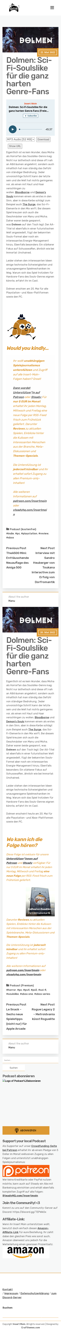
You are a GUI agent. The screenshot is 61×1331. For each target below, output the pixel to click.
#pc (17, 533)
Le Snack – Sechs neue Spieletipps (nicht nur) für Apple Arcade (16, 1019)
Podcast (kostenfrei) (23, 529)
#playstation (29, 533)
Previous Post (16, 548)
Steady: (36, 397)
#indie (10, 533)
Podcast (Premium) (22, 985)
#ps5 (34, 989)
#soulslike (12, 993)
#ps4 (26, 989)
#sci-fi (42, 989)
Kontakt (8, 1289)
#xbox (10, 537)
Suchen (8, 1307)
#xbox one (26, 993)
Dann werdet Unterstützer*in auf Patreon (26, 392)
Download (43, 139)
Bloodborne (22, 192)
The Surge (29, 204)
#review (43, 533)
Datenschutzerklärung (34, 1293)
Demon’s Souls (15, 721)
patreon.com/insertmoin (30, 501)
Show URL (15, 146)
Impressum (11, 1293)
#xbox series (42, 993)
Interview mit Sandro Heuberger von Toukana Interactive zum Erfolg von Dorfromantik (43, 567)
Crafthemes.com (30, 1327)
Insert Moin (19, 1324)
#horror (11, 989)
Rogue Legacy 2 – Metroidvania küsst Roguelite (43, 1014)
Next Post (48, 548)
